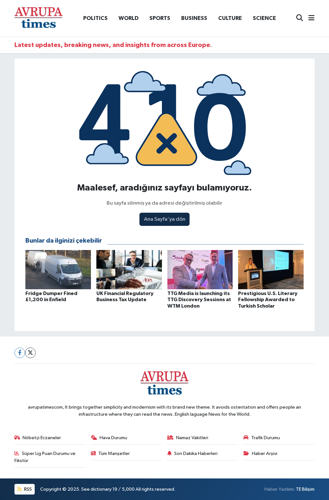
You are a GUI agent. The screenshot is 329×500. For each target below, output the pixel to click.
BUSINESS (194, 18)
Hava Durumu (113, 437)
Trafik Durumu (265, 437)
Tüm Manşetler (114, 453)
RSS (27, 489)
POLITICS (95, 18)
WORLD (128, 18)
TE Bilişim (305, 489)
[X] (30, 352)
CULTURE (230, 18)
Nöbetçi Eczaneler (41, 437)
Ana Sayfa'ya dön (164, 219)
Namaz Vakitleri (192, 437)
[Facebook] (19, 352)
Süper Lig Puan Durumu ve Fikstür (45, 457)
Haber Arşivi (264, 453)
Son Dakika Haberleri (196, 453)
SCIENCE (264, 18)
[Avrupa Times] (38, 18)
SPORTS (159, 18)
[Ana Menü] (309, 18)
